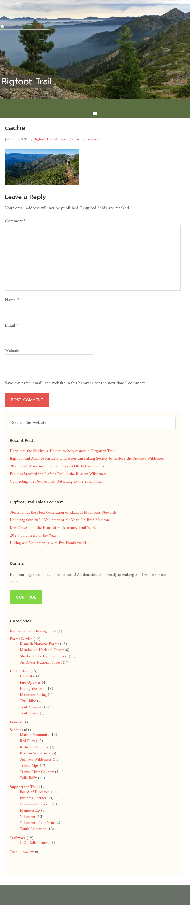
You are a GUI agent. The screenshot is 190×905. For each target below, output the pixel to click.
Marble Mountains (34, 735)
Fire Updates (30, 682)
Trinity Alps (29, 765)
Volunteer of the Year (37, 822)
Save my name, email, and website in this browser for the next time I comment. (75, 383)
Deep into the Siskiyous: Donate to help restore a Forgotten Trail (62, 451)
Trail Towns (29, 713)
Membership (30, 810)
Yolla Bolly (28, 778)
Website (12, 350)
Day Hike (27, 676)
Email (11, 325)
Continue (26, 597)
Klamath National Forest (39, 644)
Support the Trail (24, 787)
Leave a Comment (86, 139)
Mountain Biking (33, 694)
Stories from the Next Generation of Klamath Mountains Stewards (63, 512)
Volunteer (27, 816)
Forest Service (21, 639)
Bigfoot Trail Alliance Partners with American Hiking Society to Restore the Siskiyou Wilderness (87, 458)
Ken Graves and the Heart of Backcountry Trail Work (53, 527)
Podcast (16, 722)
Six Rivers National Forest (41, 662)
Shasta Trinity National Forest (44, 656)
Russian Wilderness (35, 753)
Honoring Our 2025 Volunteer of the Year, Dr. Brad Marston (59, 520)
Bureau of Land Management (33, 631)
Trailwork (17, 838)
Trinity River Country (37, 772)
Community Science (35, 804)
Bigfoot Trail (26, 81)
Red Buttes (28, 741)
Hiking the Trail (32, 688)
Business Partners (34, 798)
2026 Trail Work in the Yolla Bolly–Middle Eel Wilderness (57, 466)
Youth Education (33, 829)
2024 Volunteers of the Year (33, 535)
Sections (16, 730)
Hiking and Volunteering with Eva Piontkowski (48, 543)
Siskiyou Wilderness (36, 759)
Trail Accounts (31, 707)
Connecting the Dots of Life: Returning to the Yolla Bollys (56, 481)
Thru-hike (28, 701)
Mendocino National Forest (42, 650)
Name (12, 300)
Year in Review (22, 851)
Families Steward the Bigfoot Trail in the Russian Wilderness (58, 474)
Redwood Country (34, 747)
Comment (15, 221)
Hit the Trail (19, 671)
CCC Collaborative (34, 843)
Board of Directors (35, 792)
